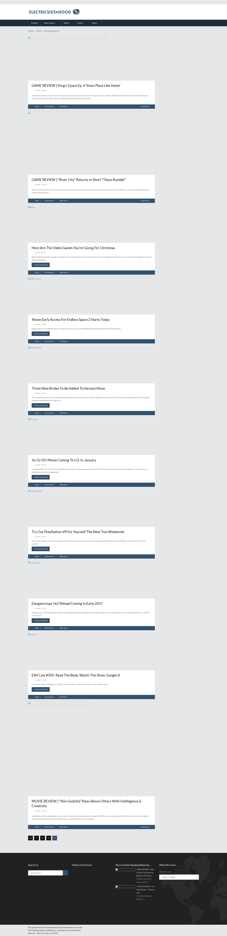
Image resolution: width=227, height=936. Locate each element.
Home (31, 31)
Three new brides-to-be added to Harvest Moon (68, 388)
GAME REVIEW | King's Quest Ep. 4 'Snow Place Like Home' (76, 85)
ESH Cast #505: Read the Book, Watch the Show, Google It (76, 675)
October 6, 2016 (40, 253)
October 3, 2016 (40, 680)
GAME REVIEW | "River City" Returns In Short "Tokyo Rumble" (78, 180)
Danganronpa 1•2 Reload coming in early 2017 (67, 603)
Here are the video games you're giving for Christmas (73, 248)
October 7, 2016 (40, 90)
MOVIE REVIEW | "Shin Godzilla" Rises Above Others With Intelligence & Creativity (86, 803)
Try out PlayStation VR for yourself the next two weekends (78, 532)
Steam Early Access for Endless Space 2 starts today (71, 319)
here (59, 400)
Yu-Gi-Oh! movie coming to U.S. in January (64, 460)
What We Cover (165, 872)
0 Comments (49, 106)
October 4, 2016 (40, 608)
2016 (38, 31)
